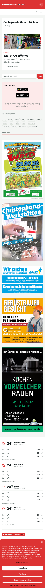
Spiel (23, 123)
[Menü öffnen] (41, 12)
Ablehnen (22, 574)
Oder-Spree (31, 123)
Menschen (6, 126)
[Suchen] (37, 12)
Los (40, 76)
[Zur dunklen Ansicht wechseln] (41, 5)
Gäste (17, 123)
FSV (4, 119)
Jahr (23, 119)
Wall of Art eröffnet (15, 55)
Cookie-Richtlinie (14, 585)
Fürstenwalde (33, 126)
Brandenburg (22, 126)
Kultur (6, 52)
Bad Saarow (30, 119)
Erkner (10, 119)
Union (39, 119)
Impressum (32, 585)
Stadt (11, 123)
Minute (5, 123)
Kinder (14, 126)
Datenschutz (24, 585)
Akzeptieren (22, 568)
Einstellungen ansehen (22, 580)
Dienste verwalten (22, 562)
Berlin (17, 119)
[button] (42, 542)
